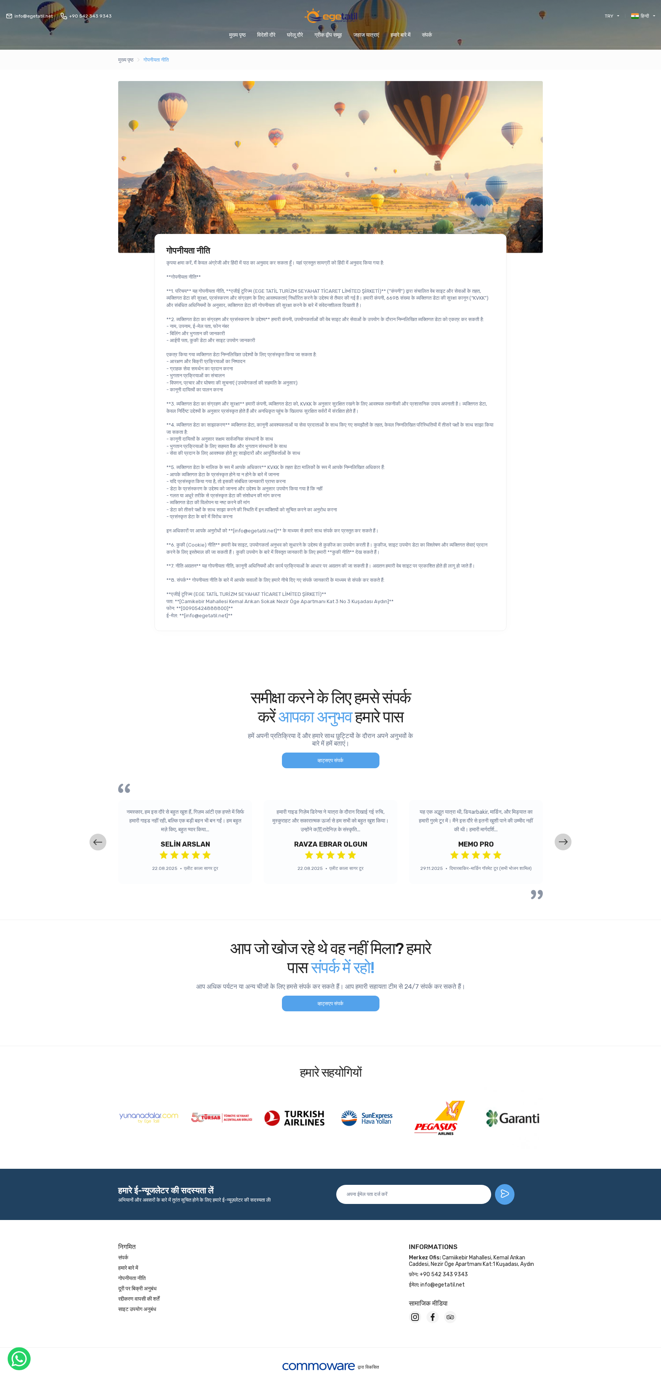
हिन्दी (645, 16)
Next (563, 842)
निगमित (127, 1247)
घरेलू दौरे (295, 35)
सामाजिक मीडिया (428, 1303)
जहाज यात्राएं (366, 35)
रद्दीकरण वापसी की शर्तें (139, 1299)
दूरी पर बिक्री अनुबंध (137, 1288)
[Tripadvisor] (450, 1317)
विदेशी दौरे (266, 35)
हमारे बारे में (400, 35)
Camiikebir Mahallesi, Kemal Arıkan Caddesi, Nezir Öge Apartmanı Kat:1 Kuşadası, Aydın (471, 1260)
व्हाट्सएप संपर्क (330, 760)
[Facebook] (433, 1317)
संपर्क (427, 35)
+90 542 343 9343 (90, 16)
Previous (98, 842)
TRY (609, 16)
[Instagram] (415, 1317)
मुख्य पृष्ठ (237, 35)
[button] (328, 35)
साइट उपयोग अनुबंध (137, 1309)
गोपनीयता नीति (156, 60)
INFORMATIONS (433, 1247)
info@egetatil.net (34, 16)
